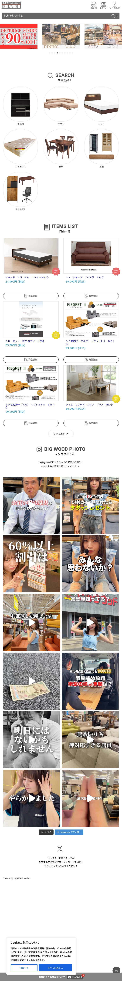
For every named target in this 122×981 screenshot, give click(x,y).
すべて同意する (55, 968)
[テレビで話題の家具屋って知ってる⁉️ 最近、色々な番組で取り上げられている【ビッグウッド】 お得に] (90, 622)
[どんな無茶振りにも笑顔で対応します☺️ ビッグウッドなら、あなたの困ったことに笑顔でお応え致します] (90, 739)
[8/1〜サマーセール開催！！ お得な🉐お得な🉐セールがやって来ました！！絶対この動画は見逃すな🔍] (31, 798)
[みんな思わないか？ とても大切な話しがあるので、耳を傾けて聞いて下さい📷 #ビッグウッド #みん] (90, 563)
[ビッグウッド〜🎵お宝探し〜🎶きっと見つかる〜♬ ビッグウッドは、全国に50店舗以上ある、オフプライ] (31, 622)
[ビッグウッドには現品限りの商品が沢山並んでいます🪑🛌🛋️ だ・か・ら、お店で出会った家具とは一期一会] (31, 739)
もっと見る (59, 433)
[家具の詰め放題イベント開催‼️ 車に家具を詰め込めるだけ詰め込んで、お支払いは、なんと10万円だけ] (90, 681)
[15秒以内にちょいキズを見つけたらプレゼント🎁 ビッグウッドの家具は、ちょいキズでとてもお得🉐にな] (90, 505)
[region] (41, 956)
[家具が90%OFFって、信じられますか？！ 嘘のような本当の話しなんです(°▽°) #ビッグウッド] (90, 798)
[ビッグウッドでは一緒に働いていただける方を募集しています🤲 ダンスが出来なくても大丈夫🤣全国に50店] (31, 681)
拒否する (24, 968)
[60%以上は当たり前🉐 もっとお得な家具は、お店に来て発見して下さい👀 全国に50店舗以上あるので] (31, 563)
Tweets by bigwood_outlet (16, 878)
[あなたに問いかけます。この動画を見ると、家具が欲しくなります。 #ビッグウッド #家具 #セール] (31, 505)
